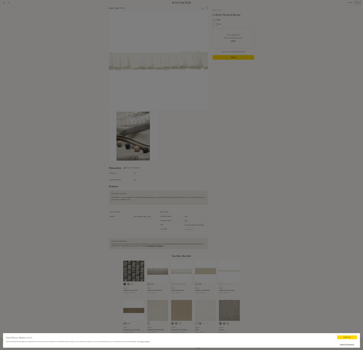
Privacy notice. (145, 341)
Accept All (347, 337)
